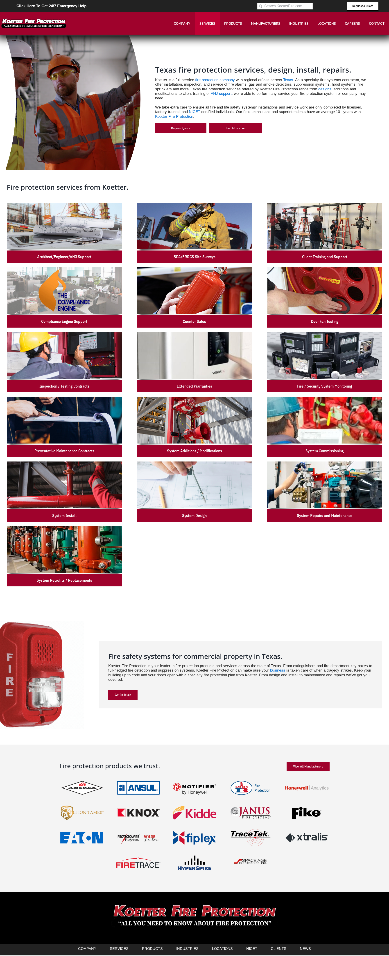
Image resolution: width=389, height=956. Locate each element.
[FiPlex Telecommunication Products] (194, 829)
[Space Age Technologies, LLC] (251, 854)
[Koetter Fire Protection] (195, 904)
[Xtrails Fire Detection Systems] (307, 829)
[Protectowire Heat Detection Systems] (138, 829)
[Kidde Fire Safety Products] (194, 804)
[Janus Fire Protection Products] (251, 804)
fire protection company (215, 80)
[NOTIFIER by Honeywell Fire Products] (194, 780)
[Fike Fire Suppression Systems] (307, 804)
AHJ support (221, 93)
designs (324, 89)
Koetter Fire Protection (174, 116)
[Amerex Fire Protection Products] (82, 780)
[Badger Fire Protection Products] (251, 780)
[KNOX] (138, 804)
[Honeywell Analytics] (307, 780)
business (277, 670)
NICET (194, 112)
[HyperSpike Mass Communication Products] (194, 854)
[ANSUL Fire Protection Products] (138, 780)
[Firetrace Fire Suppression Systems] (138, 854)
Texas (288, 80)
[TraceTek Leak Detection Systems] (251, 829)
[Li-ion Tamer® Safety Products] (82, 804)
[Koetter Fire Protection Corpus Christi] (34, 19)
